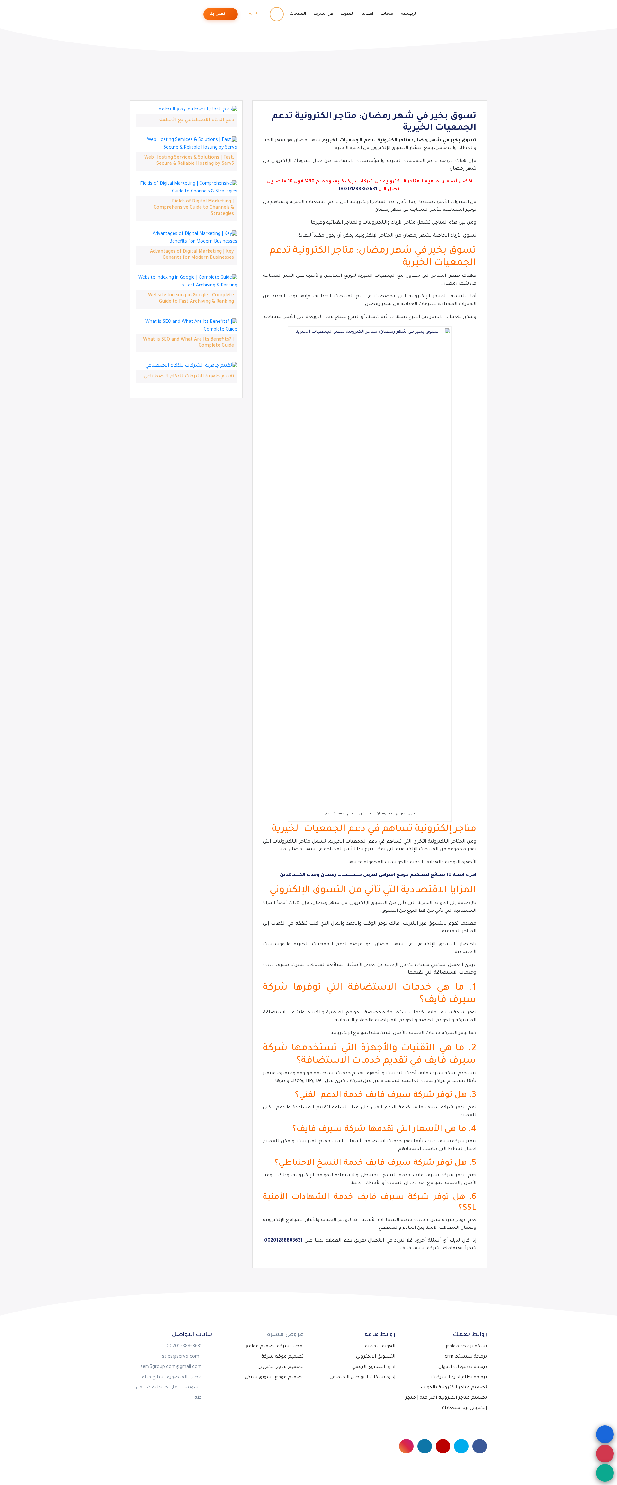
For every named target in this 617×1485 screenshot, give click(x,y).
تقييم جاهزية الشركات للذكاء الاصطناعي (189, 376)
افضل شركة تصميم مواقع (275, 1346)
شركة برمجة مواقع (466, 1346)
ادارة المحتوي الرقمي (373, 1367)
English (252, 14)
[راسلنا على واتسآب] (605, 1473)
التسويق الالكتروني (375, 1356)
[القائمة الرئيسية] (605, 1434)
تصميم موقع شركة (282, 1356)
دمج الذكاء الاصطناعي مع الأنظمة (196, 120)
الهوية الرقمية (380, 1346)
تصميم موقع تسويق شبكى (274, 1377)
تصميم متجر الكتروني (281, 1367)
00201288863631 (358, 189)
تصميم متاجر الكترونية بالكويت (454, 1387)
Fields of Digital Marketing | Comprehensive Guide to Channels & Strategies (194, 208)
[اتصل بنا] (605, 1453)
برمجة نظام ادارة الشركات (459, 1377)
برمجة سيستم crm (466, 1356)
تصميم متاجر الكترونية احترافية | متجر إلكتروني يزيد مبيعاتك (446, 1403)
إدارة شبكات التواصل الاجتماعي (362, 1377)
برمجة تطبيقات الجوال (462, 1367)
